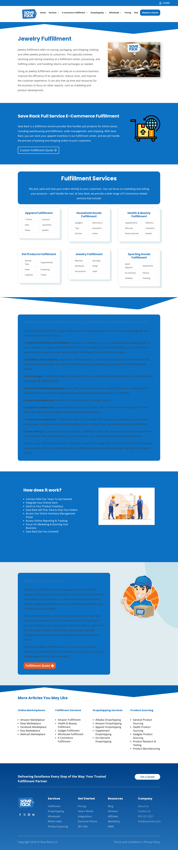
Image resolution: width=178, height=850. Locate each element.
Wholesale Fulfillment (70, 734)
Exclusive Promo (87, 821)
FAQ (136, 12)
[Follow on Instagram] (29, 814)
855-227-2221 (146, 816)
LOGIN (166, 3)
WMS (111, 826)
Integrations (85, 816)
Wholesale (114, 12)
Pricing (128, 12)
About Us (143, 806)
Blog (110, 806)
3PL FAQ (82, 826)
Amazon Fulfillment (69, 719)
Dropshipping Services (108, 710)
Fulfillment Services (68, 710)
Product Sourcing (141, 710)
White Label (55, 821)
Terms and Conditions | (128, 842)
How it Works (85, 811)
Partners (113, 811)
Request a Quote (150, 12)
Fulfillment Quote (38, 665)
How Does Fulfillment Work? (44, 542)
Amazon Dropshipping (108, 723)
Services (52, 12)
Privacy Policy (152, 842)
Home (43, 12)
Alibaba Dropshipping (108, 719)
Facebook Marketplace (33, 727)
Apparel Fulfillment (39, 213)
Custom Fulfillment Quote (36, 150)
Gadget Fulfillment (68, 730)
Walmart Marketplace (32, 734)
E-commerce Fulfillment (73, 12)
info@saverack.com (149, 821)
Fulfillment (54, 806)
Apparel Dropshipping (108, 727)
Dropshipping (97, 12)
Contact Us (144, 811)
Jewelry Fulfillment (89, 254)
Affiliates (113, 816)
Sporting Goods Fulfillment (139, 255)
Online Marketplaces (31, 710)
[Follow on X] (24, 814)
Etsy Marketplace (30, 730)
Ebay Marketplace (30, 723)
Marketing (114, 821)
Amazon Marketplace (32, 719)
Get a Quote (147, 776)
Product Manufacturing (146, 748)
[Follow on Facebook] (20, 814)
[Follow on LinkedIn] (33, 814)
